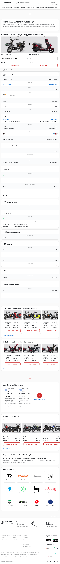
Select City (54, 7)
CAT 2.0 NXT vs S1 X (51, 330)
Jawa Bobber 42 (24, 556)
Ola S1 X (53, 322)
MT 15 (18, 552)
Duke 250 (9, 556)
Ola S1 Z (34, 355)
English (52, 2)
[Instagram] (58, 562)
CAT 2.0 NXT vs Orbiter (32, 330)
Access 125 (32, 552)
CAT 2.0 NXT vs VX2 (12, 330)
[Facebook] (47, 562)
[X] (50, 562)
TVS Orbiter (35, 322)
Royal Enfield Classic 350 (11, 552)
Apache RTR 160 (33, 554)
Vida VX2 (15, 322)
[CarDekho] (48, 548)
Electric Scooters (7, 84)
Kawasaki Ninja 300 (16, 556)
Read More (5, 29)
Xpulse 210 (3, 554)
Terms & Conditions (6, 542)
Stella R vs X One (50, 364)
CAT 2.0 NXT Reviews (12, 410)
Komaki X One (55, 355)
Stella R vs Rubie (12, 364)
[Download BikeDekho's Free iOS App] (48, 540)
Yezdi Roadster (9, 554)
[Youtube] (54, 562)
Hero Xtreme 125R (25, 554)
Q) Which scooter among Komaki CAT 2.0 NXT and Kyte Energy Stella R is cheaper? (24, 458)
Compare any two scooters (9, 335)
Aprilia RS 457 (4, 556)
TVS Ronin (37, 552)
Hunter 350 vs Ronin (11, 444)
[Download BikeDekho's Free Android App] (55, 540)
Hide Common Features (10, 69)
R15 (28, 552)
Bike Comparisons (11, 448)
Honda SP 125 (23, 552)
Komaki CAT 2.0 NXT (6, 54)
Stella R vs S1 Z (32, 364)
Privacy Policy (4, 544)
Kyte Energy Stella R (34, 54)
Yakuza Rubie (16, 355)
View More (5, 195)
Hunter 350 (3, 552)
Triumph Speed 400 (17, 554)
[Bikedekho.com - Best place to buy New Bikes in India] (6, 2)
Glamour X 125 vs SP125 (31, 444)
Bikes (4, 419)
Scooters (10, 419)
